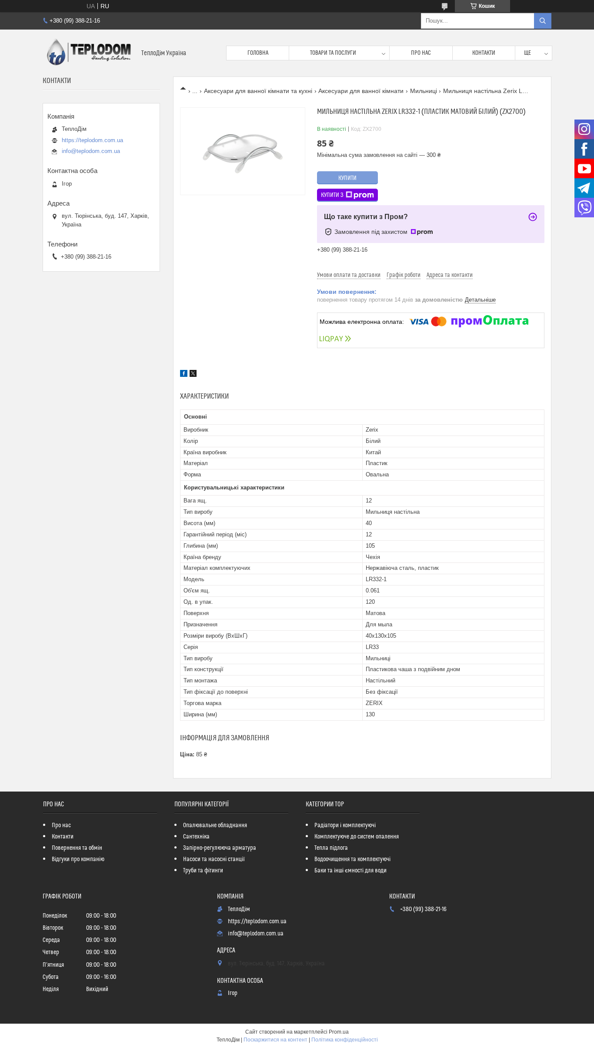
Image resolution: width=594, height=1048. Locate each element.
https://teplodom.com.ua (92, 140)
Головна (257, 53)
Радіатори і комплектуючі (345, 825)
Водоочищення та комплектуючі (352, 859)
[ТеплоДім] (89, 53)
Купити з (332, 195)
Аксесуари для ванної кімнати (361, 90)
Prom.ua (339, 1032)
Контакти (483, 53)
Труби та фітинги (203, 870)
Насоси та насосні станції (214, 859)
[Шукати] (542, 21)
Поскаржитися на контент (275, 1040)
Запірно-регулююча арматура (219, 848)
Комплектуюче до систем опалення (356, 836)
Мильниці (423, 90)
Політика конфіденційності (344, 1040)
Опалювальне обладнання (215, 825)
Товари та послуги (333, 53)
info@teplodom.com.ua (91, 151)
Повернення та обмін (77, 848)
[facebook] (183, 374)
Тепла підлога (331, 848)
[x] (193, 374)
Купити (347, 178)
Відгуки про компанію (78, 859)
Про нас (421, 53)
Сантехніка (196, 836)
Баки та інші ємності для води (350, 870)
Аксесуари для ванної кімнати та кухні (258, 90)
